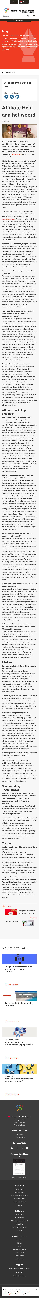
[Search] (28, 16)
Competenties (19, 1189)
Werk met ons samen (19, 1276)
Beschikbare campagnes (19, 1227)
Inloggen (19, 1205)
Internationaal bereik (19, 1202)
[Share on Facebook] (6, 97)
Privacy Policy (19, 1259)
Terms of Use (19, 1256)
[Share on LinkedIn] (17, 97)
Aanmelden (19, 1224)
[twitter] (12, 1148)
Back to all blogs (10, 72)
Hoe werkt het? (19, 1192)
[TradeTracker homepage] (19, 10)
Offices (19, 1243)
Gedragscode (19, 1252)
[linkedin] (22, 1148)
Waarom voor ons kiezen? (19, 1195)
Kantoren (19, 1240)
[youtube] (27, 1148)
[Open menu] (34, 16)
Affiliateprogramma (19, 1249)
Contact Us (19, 1134)
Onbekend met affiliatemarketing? (19, 1268)
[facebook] (17, 1148)
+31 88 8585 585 (19, 1137)
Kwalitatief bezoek (19, 1199)
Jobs (19, 1246)
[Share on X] (12, 97)
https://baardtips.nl (8, 219)
